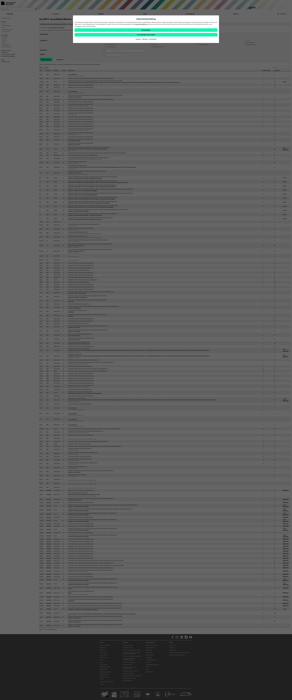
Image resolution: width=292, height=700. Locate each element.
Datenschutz (145, 39)
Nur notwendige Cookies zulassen (146, 35)
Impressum (138, 39)
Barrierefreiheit (152, 39)
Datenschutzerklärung (141, 24)
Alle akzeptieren (146, 30)
